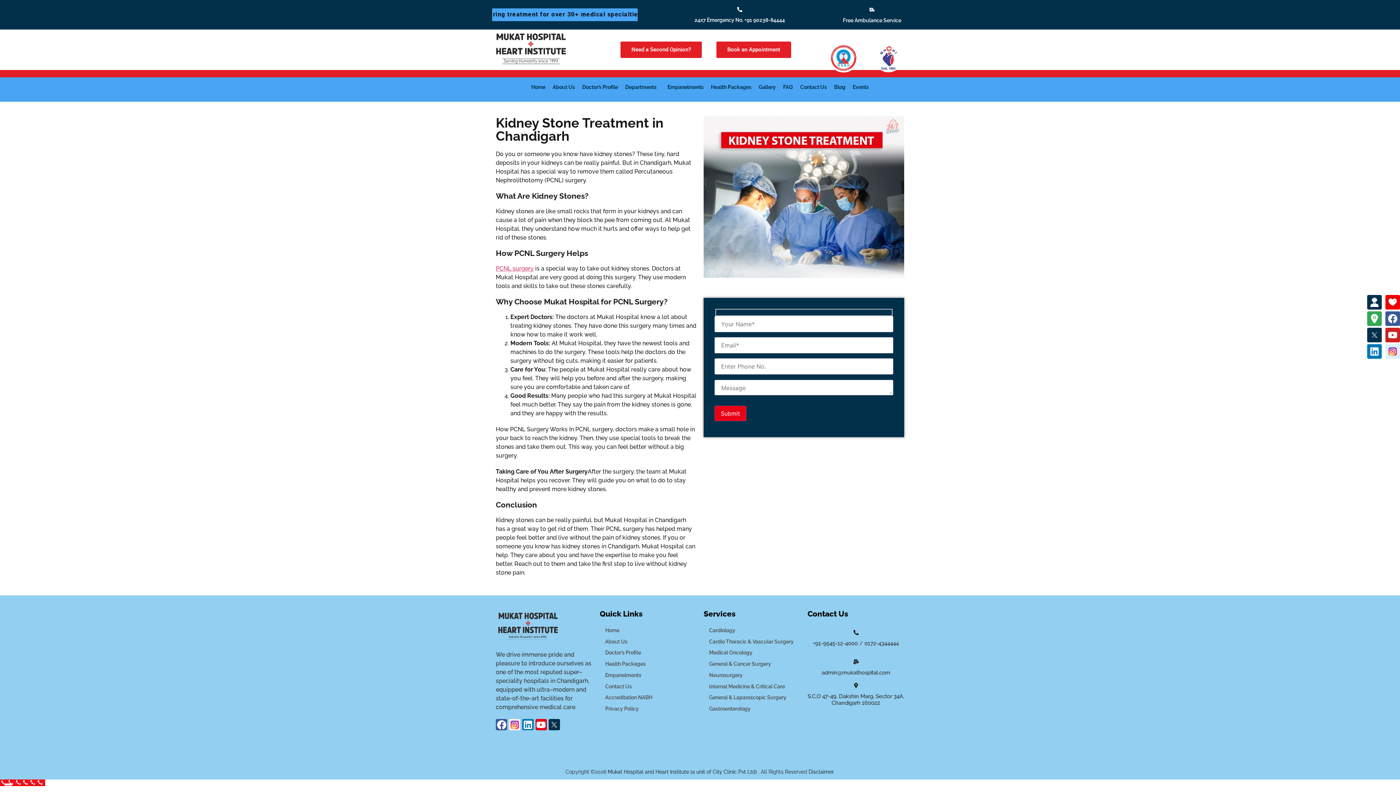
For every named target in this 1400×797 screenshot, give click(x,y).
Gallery (767, 87)
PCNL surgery (515, 268)
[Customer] (1374, 302)
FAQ (788, 87)
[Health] (1392, 302)
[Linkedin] (1374, 351)
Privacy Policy (622, 709)
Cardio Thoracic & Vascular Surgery (751, 642)
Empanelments (686, 87)
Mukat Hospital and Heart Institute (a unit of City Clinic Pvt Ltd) (683, 772)
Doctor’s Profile (600, 87)
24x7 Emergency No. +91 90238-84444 (740, 20)
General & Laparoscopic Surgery (747, 697)
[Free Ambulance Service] (872, 9)
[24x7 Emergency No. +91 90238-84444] (739, 9)
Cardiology (722, 630)
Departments (641, 87)
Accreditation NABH (628, 697)
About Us (564, 87)
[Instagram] (1392, 351)
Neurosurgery (726, 675)
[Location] (1374, 318)
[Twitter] (1374, 335)
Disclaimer (821, 772)
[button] (643, 87)
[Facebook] (1392, 318)
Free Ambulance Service (872, 20)
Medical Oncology (730, 653)
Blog (839, 87)
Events (861, 87)
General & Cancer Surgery (740, 664)
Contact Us (813, 87)
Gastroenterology (730, 709)
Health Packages (731, 87)
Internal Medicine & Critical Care (747, 686)
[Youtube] (1392, 335)
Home (538, 87)
